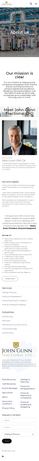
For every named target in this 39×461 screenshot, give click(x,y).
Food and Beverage (9, 329)
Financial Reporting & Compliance (14, 301)
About (5, 397)
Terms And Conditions (7, 402)
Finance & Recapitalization (12, 296)
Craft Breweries (7, 333)
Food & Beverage (9, 388)
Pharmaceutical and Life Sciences (14, 325)
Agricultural (6, 321)
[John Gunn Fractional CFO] (7, 3)
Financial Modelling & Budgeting (14, 305)
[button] (10, 278)
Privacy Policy (8, 408)
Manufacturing (7, 316)
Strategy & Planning (9, 292)
